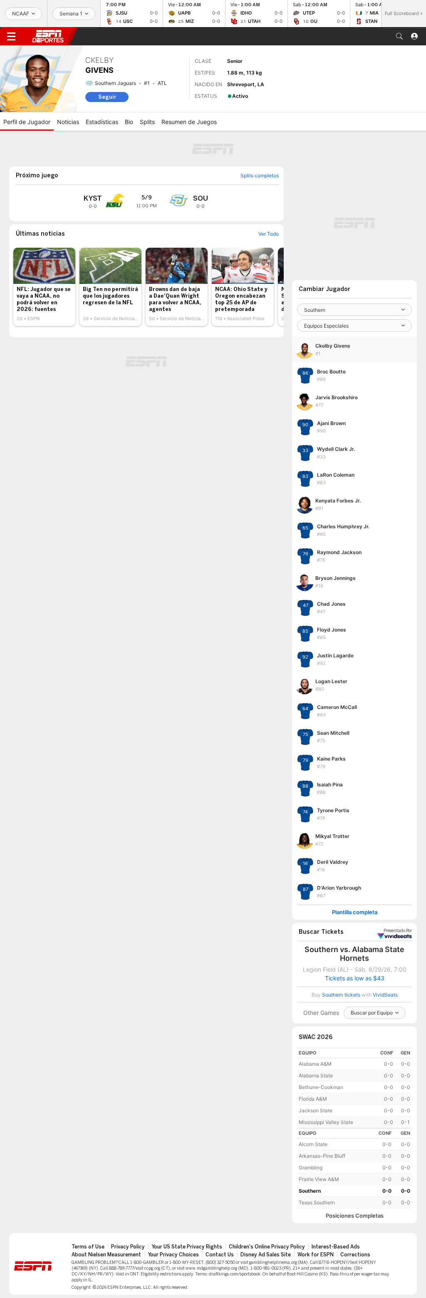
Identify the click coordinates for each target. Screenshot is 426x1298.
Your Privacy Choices (173, 1255)
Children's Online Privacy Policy (267, 1247)
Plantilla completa (354, 912)
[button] (399, 36)
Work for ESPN (315, 1255)
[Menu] (11, 36)
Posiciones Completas (355, 1216)
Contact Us (220, 1255)
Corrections (355, 1255)
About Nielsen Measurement (106, 1255)
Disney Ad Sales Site (265, 1255)
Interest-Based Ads (336, 1247)
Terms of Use (88, 1247)
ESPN (48, 36)
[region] (354, 1088)
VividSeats (398, 930)
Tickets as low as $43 (354, 978)
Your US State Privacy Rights (186, 1247)
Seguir (107, 97)
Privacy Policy (128, 1247)
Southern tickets (341, 995)
